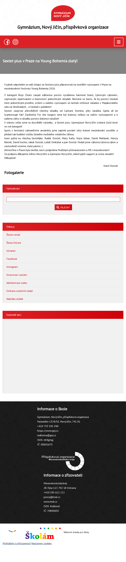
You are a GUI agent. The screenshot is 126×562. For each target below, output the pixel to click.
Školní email (13, 234)
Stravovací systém (16, 274)
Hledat (64, 207)
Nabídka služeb (14, 298)
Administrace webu (16, 282)
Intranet (11, 250)
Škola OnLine (13, 242)
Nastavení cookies (41, 543)
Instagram (12, 266)
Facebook (11, 258)
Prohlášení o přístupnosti (17, 543)
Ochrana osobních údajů (19, 290)
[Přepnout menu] (118, 42)
